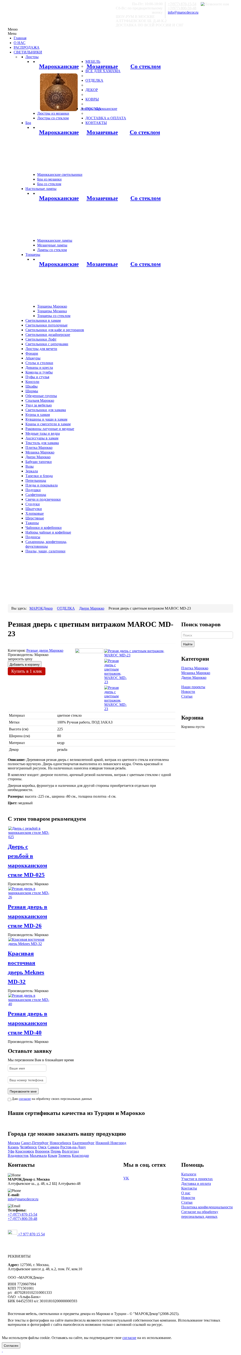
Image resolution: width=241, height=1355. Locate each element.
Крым (52, 1156)
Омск (42, 1147)
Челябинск (28, 1147)
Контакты (189, 1188)
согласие (25, 1099)
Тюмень (64, 1156)
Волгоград (70, 1151)
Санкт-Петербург (35, 1143)
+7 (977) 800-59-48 (22, 1219)
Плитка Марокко (194, 668)
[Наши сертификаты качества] (89, 1122)
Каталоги (188, 1174)
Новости (188, 692)
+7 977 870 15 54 (31, 1234)
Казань (13, 1147)
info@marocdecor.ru (183, 12)
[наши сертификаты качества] (91, 1122)
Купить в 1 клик (26, 671)
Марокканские (59, 66)
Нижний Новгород (111, 1143)
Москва (14, 1143)
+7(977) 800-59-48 (182, 8)
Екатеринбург (83, 1143)
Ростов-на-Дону (73, 1147)
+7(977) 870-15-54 (182, 4)
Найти (188, 644)
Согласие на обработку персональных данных (199, 1214)
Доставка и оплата (196, 1184)
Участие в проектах (197, 1179)
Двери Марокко (193, 677)
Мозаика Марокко (195, 673)
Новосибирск (60, 1143)
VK (126, 1178)
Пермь (56, 1151)
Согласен (11, 1345)
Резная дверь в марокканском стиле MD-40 (27, 1023)
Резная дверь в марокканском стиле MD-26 (27, 916)
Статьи (187, 696)
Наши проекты (193, 687)
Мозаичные (102, 66)
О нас (185, 1193)
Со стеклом (145, 66)
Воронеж (42, 1151)
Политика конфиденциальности (207, 1207)
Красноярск (24, 1151)
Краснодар (80, 1156)
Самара (53, 1147)
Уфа (11, 1151)
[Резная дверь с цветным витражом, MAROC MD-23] (139, 653)
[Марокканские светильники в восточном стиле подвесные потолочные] (59, 92)
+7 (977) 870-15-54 (22, 1214)
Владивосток (18, 1156)
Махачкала (38, 1156)
